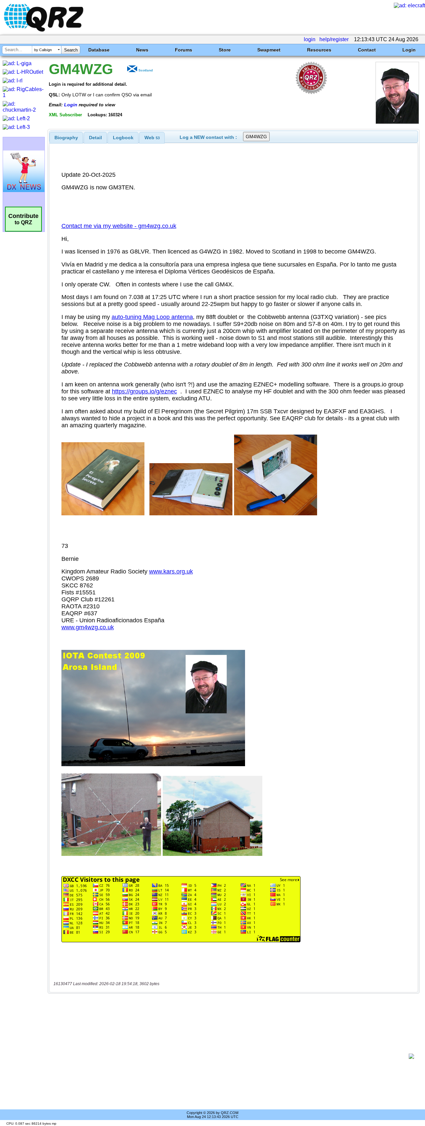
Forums (183, 49)
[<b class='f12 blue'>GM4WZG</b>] (397, 122)
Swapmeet (269, 49)
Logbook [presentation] (123, 137)
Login (409, 49)
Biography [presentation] (66, 137)
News (142, 49)
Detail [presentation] (95, 137)
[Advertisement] (231, 1056)
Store (225, 49)
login (309, 39)
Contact (367, 49)
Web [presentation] (152, 137)
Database (99, 49)
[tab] (66, 137)
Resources (319, 49)
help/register (334, 39)
